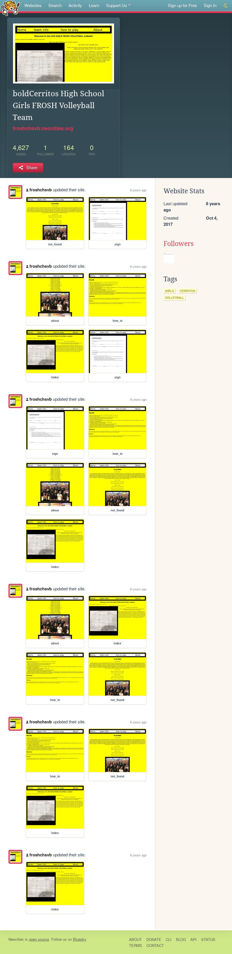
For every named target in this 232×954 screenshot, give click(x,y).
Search (55, 5)
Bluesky (79, 939)
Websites (33, 5)
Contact (155, 945)
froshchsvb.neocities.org (43, 128)
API (193, 939)
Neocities (16, 939)
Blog (181, 939)
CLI (168, 939)
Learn (94, 5)
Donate (153, 939)
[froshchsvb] (15, 192)
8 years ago (138, 190)
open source (39, 939)
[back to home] (10, 8)
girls (169, 291)
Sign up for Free (182, 5)
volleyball (174, 297)
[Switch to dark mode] (226, 5)
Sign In (210, 5)
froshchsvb (40, 189)
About (135, 939)
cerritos (187, 291)
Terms (135, 945)
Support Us (116, 5)
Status (208, 939)
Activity (75, 5)
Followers (179, 243)
